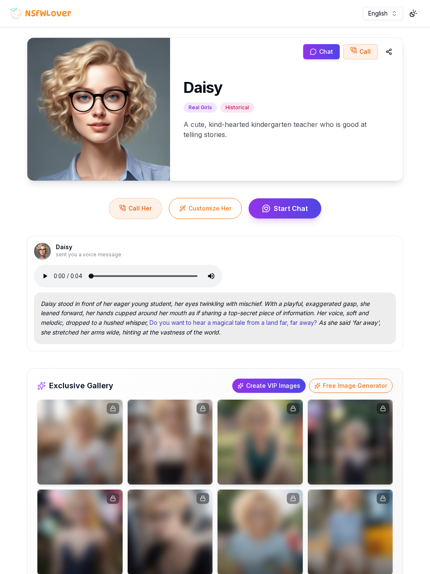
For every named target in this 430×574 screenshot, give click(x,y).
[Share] (388, 51)
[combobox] (383, 13)
